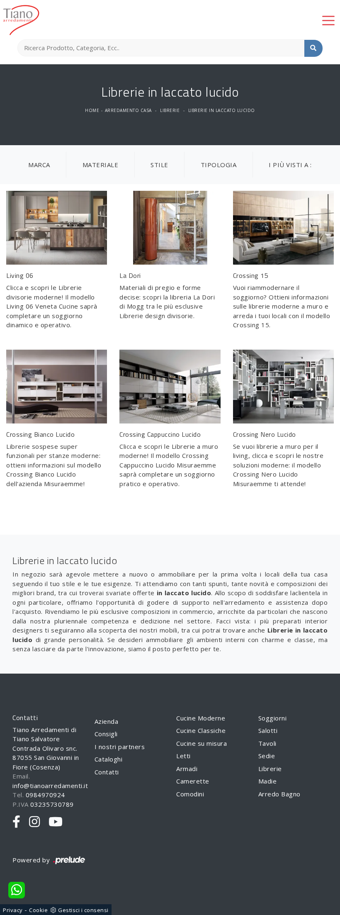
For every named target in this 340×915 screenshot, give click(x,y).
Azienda (107, 721)
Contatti (107, 772)
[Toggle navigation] (328, 20)
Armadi (186, 768)
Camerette (192, 781)
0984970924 (45, 795)
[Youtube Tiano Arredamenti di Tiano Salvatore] (56, 822)
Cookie (38, 910)
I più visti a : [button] (290, 165)
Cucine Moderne (200, 718)
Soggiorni (272, 718)
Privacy (13, 910)
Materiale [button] (101, 165)
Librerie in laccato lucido (221, 110)
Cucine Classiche (201, 730)
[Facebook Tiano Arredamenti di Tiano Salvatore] (16, 822)
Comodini (190, 794)
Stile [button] (159, 165)
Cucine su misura (201, 743)
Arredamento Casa (128, 110)
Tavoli (267, 743)
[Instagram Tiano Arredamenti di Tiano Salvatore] (34, 822)
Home (92, 110)
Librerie (170, 110)
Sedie (266, 756)
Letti (183, 756)
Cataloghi (109, 759)
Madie (267, 781)
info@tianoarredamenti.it (50, 785)
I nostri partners (120, 746)
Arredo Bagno (279, 794)
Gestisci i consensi (83, 910)
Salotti (268, 730)
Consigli (106, 734)
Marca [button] (39, 165)
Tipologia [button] (219, 165)
